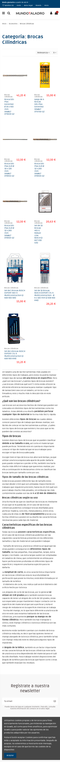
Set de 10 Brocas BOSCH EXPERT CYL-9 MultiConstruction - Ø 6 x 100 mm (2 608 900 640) (44, 295)
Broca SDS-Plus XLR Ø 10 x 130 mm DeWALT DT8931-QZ (9, 169)
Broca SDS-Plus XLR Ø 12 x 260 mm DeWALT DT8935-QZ (9, 231)
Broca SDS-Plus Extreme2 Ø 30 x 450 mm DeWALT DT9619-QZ (9, 106)
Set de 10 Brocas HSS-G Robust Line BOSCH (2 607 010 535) (38, 234)
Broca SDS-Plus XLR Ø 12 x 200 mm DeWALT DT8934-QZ (39, 169)
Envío (19, 5)
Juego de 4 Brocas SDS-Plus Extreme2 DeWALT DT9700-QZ (39, 105)
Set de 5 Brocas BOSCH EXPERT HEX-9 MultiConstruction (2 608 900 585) (14, 294)
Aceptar (10, 755)
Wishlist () (9, 5)
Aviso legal (28, 5)
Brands (39, 5)
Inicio (46, 5)
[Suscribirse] (55, 701)
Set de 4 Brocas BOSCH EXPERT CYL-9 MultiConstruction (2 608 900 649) (14, 355)
